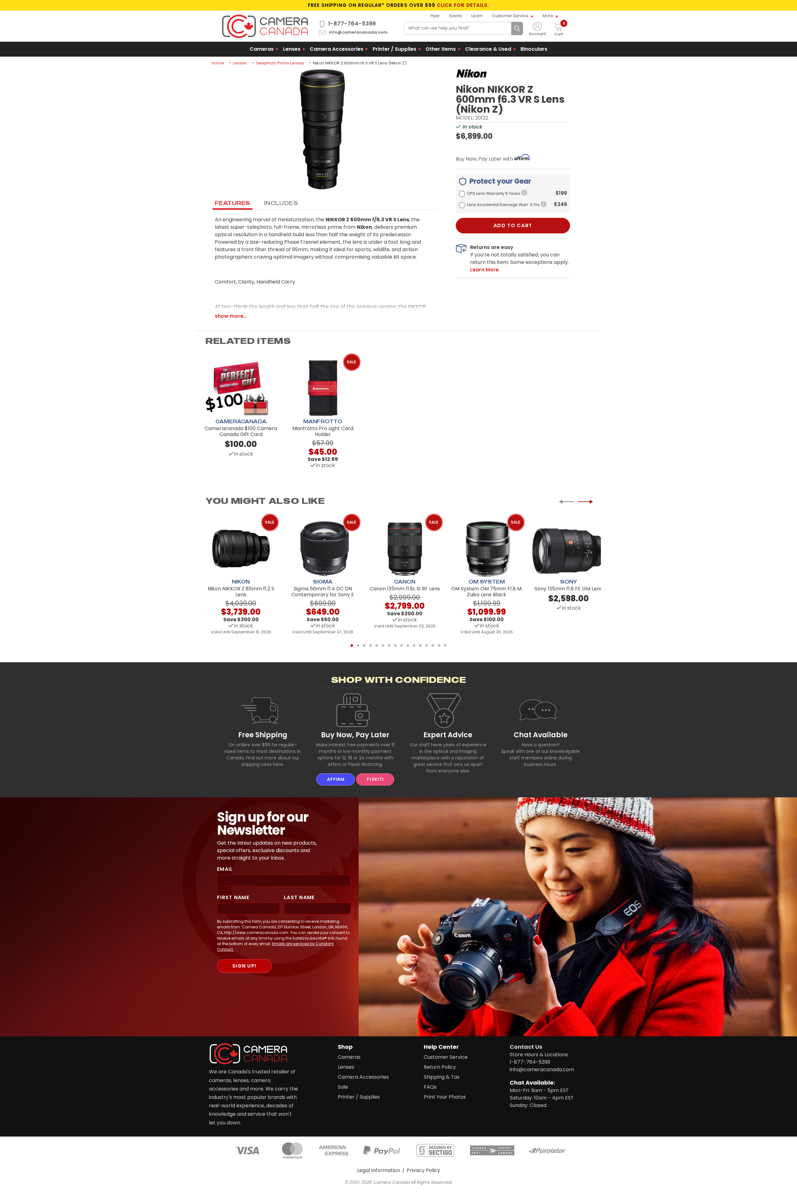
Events (455, 15)
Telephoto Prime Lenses (280, 63)
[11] (414, 645)
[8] (395, 645)
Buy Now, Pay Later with (485, 158)
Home (218, 63)
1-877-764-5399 (352, 23)
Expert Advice (447, 735)
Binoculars (534, 49)
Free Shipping (262, 735)
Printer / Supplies (394, 49)
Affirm (335, 779)
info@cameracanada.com (358, 32)
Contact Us (526, 1047)
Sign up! (244, 965)
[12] (420, 645)
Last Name (299, 897)
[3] (364, 645)
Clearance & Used (488, 49)
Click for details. (463, 5)
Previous (566, 501)
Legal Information (378, 1170)
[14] (433, 645)
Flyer (435, 15)
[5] (376, 645)
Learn (477, 15)
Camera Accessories (336, 49)
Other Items (441, 49)
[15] (439, 645)
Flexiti (375, 779)
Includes (281, 202)
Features (232, 202)
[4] (370, 645)
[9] (401, 645)
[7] (389, 645)
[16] (445, 645)
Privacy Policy (423, 1170)
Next (585, 501)
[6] (383, 645)
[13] (426, 645)
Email (225, 869)
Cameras (262, 49)
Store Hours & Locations (539, 1054)
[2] (358, 645)
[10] (408, 645)
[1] (352, 645)
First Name (233, 897)
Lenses (291, 49)
